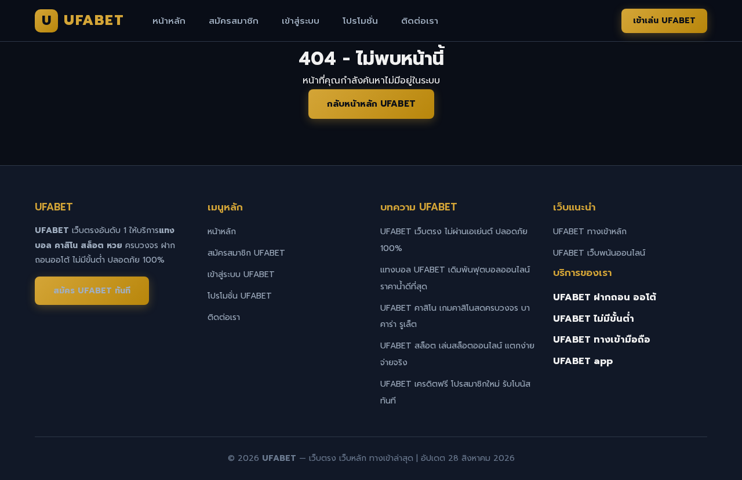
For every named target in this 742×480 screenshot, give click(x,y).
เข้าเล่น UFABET (664, 20)
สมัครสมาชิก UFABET (246, 253)
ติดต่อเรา (419, 20)
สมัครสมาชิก (234, 20)
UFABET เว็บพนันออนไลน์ (599, 253)
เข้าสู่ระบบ (300, 20)
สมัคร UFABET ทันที (91, 291)
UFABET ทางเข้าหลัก (590, 232)
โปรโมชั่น (360, 20)
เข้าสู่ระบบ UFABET (241, 274)
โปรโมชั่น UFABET (240, 296)
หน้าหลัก (169, 20)
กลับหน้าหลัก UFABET (371, 103)
